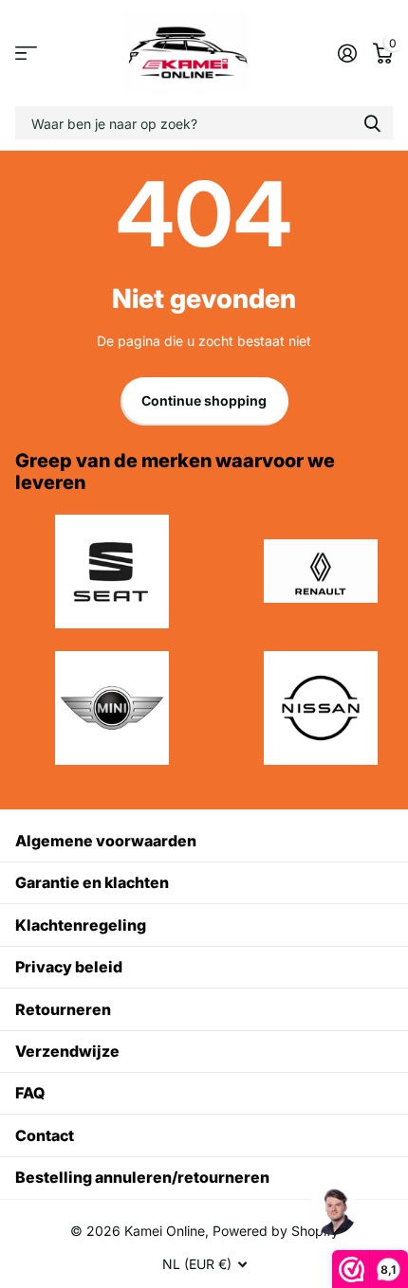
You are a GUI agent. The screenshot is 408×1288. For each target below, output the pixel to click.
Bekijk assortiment (26, 53)
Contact (44, 1135)
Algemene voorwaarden (105, 840)
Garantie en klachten (92, 882)
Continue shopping (204, 400)
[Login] (347, 53)
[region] (332, 1212)
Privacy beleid (68, 966)
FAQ (30, 1092)
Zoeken (372, 122)
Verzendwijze (67, 1051)
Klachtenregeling (80, 925)
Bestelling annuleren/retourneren (142, 1177)
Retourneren (63, 1009)
